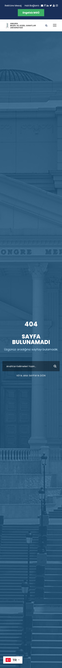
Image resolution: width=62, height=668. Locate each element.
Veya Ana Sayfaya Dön (31, 375)
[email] (42, 5)
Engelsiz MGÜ (31, 12)
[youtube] (54, 5)
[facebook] (45, 5)
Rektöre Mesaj (13, 5)
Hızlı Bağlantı (32, 5)
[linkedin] (48, 5)
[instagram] (57, 5)
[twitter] (51, 5)
